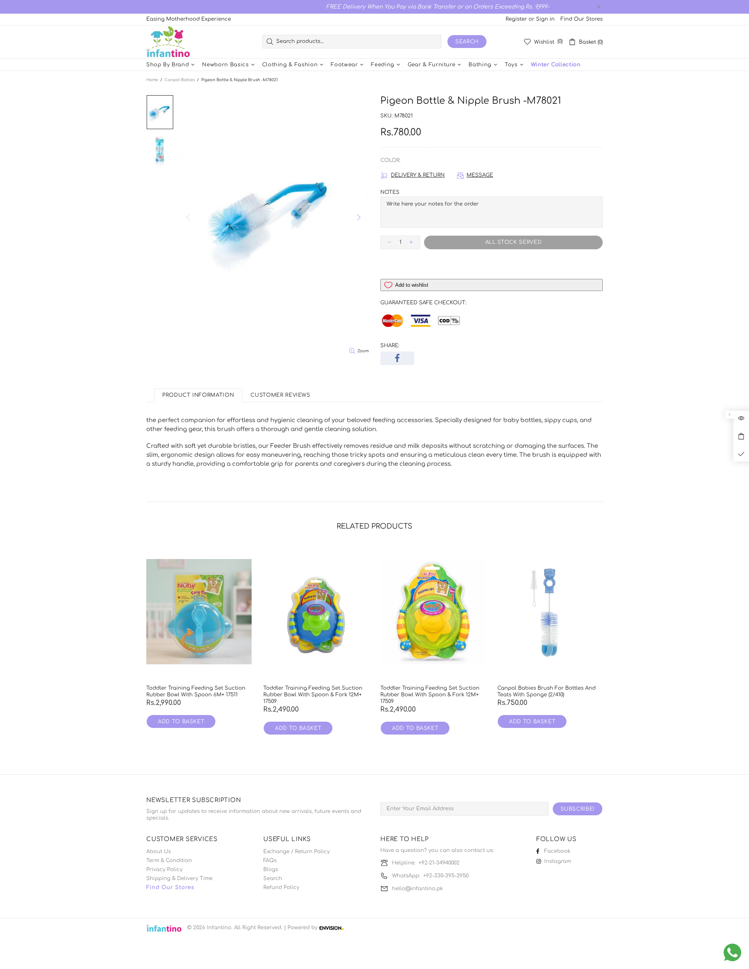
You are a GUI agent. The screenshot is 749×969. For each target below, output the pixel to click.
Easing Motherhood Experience (188, 19)
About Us (158, 851)
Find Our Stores (582, 19)
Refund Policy (281, 887)
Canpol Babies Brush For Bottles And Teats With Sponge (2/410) (546, 691)
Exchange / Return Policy (296, 851)
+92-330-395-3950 (446, 875)
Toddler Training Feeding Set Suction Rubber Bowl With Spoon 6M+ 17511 (195, 691)
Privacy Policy (164, 869)
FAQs (270, 860)
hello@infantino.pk (417, 888)
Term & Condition (169, 860)
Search (467, 41)
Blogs (270, 869)
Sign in (545, 19)
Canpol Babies (180, 80)
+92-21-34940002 (439, 863)
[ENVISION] (331, 928)
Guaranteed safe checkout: (423, 302)
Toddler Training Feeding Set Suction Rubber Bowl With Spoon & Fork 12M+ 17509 (312, 694)
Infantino (168, 41)
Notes (389, 192)
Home (152, 80)
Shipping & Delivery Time (179, 878)
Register (516, 19)
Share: (389, 345)
